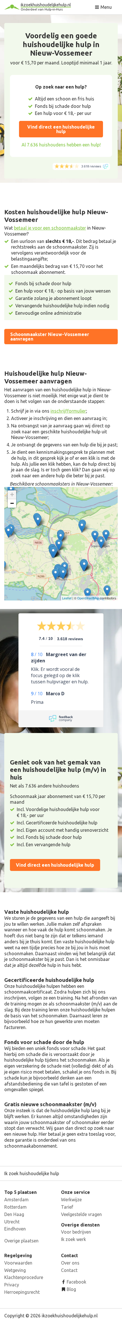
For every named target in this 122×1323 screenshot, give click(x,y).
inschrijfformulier (68, 410)
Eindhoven (15, 1228)
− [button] (12, 503)
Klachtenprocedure (23, 1277)
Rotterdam (15, 1206)
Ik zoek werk (73, 1239)
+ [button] (12, 494)
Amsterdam (16, 1199)
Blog (71, 1289)
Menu (105, 7)
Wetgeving (15, 1270)
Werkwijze (71, 1199)
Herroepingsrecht (22, 1292)
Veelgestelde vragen (81, 1214)
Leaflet (66, 598)
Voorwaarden (18, 1262)
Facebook (76, 1281)
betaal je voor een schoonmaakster (50, 227)
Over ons (70, 1262)
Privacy (11, 1284)
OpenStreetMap (88, 598)
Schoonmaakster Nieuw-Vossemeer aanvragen (49, 336)
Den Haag (14, 1214)
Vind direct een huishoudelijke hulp (61, 129)
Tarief (67, 1206)
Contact (69, 1270)
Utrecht (12, 1221)
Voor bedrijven (76, 1231)
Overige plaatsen (21, 1240)
